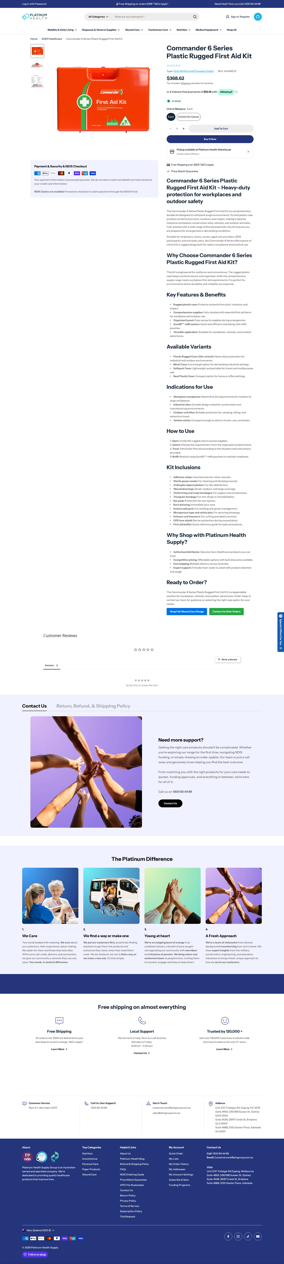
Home (33, 38)
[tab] (34, 707)
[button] (280, 632)
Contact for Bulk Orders (226, 611)
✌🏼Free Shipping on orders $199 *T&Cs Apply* (142, 3)
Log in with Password (34, 3)
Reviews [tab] (49, 665)
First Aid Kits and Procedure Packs (194, 71)
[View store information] (248, 151)
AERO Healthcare (52, 38)
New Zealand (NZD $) (39, 1230)
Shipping (185, 83)
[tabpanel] (142, 772)
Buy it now (210, 139)
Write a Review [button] (229, 659)
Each (171, 116)
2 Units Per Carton (188, 116)
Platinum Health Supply (44, 1247)
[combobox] (142, 17)
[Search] (195, 17)
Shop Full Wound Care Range (187, 611)
